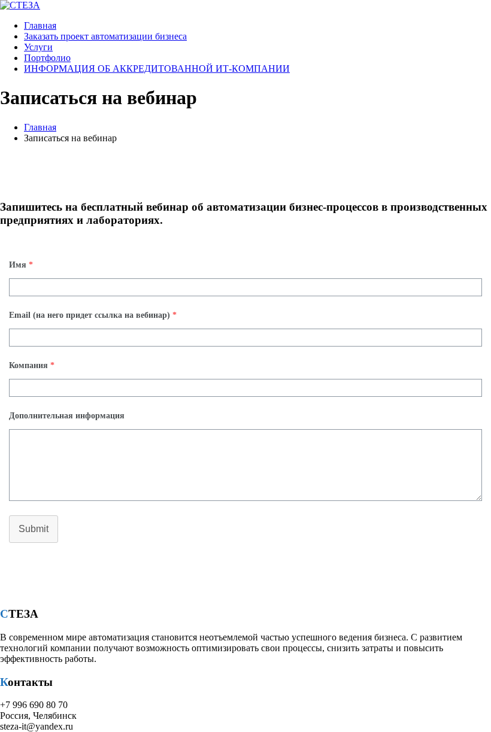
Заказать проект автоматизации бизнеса (105, 36)
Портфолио (47, 58)
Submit (34, 529)
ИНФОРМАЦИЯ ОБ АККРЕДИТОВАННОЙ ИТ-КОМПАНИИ (157, 68)
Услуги (38, 47)
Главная (40, 25)
